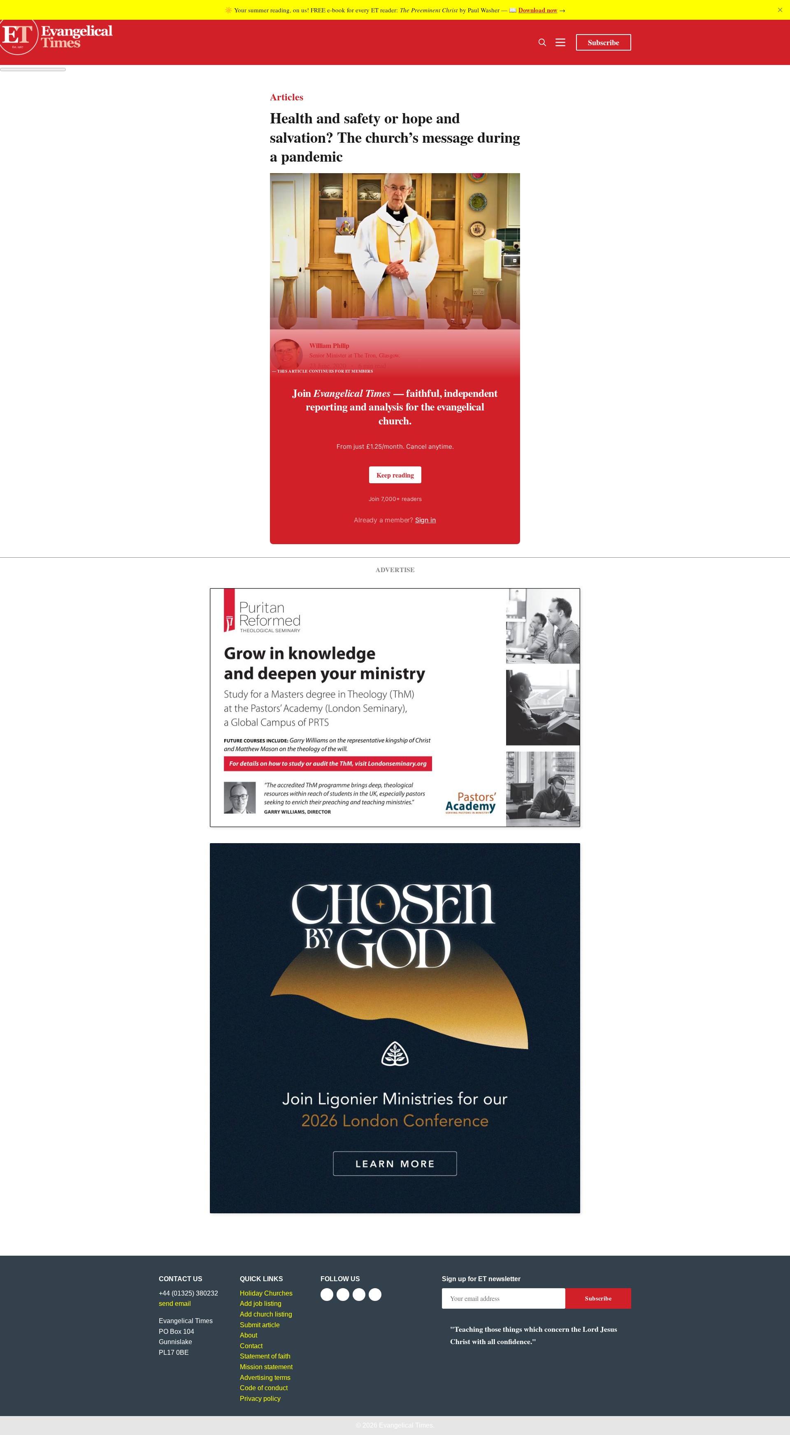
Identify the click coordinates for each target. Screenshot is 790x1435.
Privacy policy (260, 1398)
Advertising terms (265, 1377)
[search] (542, 42)
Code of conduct (264, 1387)
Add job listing (260, 1303)
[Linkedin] (375, 1294)
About (248, 1335)
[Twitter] (343, 1294)
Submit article (260, 1324)
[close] (780, 9)
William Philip (329, 345)
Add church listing (266, 1314)
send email (175, 1303)
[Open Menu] (560, 42)
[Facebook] (327, 1294)
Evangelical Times (406, 1425)
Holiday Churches (266, 1293)
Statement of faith (265, 1356)
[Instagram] (359, 1294)
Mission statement (266, 1366)
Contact (251, 1345)
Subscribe (603, 42)
